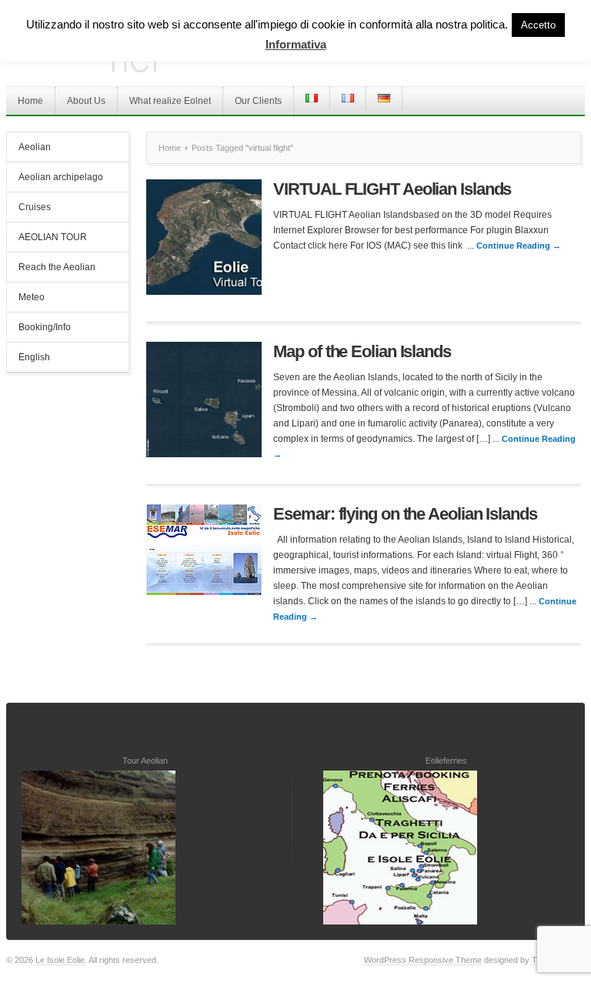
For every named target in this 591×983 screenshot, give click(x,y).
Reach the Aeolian (56, 267)
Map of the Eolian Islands (362, 351)
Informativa (295, 44)
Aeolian (34, 147)
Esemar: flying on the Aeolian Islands (404, 513)
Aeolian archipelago (60, 177)
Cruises (34, 207)
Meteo (31, 297)
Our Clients (258, 100)
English (34, 357)
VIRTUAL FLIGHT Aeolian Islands (392, 189)
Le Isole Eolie (60, 960)
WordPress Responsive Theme (423, 960)
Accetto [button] (538, 25)
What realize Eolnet (170, 100)
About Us (86, 100)
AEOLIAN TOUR (52, 237)
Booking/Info (44, 327)
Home (30, 100)
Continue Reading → (518, 245)
